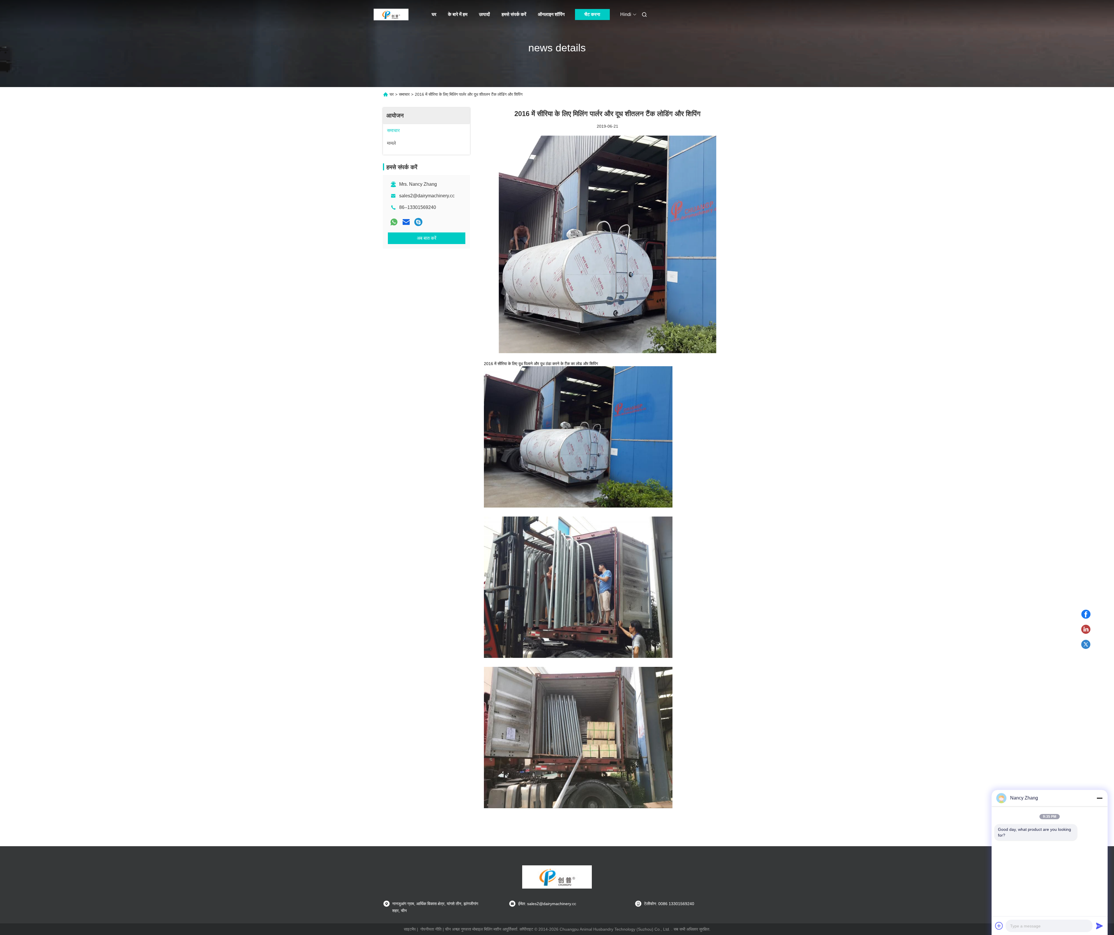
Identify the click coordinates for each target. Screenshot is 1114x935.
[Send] (1099, 925)
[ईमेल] (406, 222)
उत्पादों (484, 14)
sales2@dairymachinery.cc (427, 195)
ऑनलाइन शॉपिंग (551, 14)
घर (434, 14)
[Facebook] (1086, 614)
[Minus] (1099, 798)
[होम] (391, 14)
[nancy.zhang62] (418, 222)
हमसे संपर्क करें (514, 14)
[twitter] (1086, 644)
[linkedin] (1086, 629)
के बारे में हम (457, 14)
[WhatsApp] (394, 222)
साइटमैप (410, 929)
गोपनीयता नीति (431, 929)
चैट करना (592, 14)
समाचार (404, 94)
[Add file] (999, 925)
